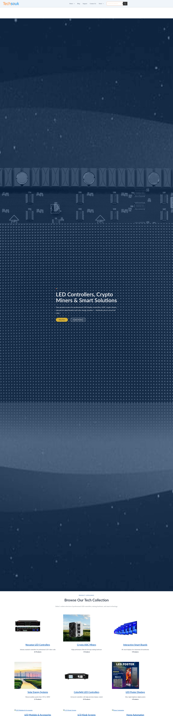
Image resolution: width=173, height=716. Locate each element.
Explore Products (78, 319)
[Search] (125, 3)
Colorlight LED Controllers (86, 692)
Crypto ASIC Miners (86, 645)
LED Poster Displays (135, 692)
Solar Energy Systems (38, 692)
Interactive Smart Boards (135, 645)
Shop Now (62, 319)
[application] (74, 3)
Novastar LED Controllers (37, 645)
